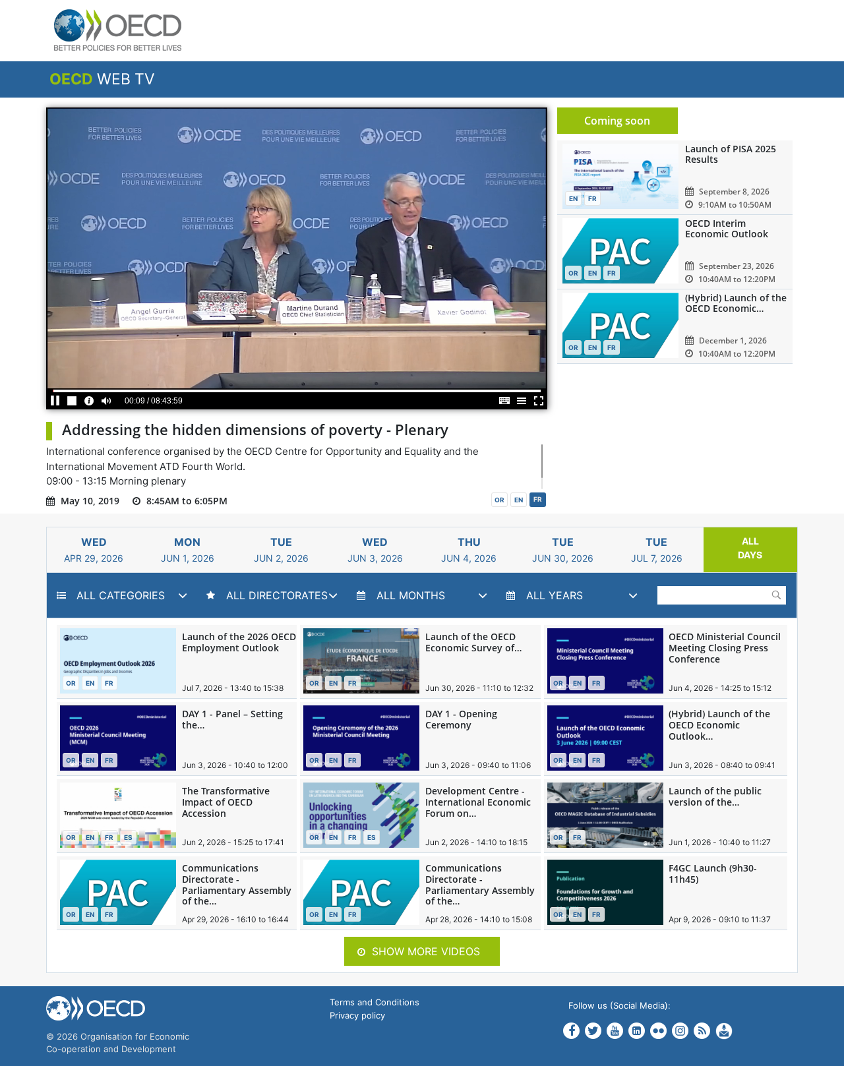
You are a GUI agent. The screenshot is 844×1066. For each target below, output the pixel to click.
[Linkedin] (636, 1031)
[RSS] (702, 1031)
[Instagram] (680, 1029)
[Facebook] (571, 1031)
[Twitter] (593, 1031)
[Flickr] (658, 1029)
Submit (776, 595)
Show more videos (426, 951)
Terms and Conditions (374, 1002)
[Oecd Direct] (724, 1029)
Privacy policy (357, 1015)
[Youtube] (615, 1031)
